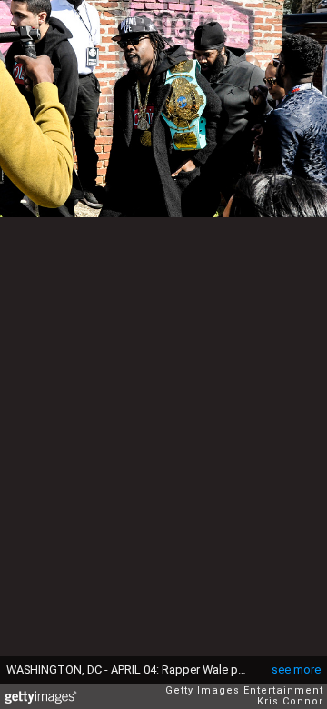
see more (296, 669)
